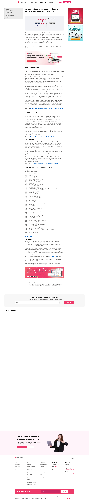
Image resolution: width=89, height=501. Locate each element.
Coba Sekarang (67, 2)
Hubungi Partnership (70, 473)
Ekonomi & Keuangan (31, 6)
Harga (45, 2)
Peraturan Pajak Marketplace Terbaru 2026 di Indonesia (19, 345)
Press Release (55, 469)
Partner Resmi (55, 467)
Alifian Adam (9, 347)
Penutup (7, 17)
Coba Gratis (30, 447)
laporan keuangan (53, 256)
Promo (41, 471)
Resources (51, 2)
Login (60, 2)
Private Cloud (42, 476)
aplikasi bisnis (43, 251)
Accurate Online (18, 464)
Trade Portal (29, 477)
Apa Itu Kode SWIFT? (9, 10)
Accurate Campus (43, 464)
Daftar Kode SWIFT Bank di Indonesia (12, 15)
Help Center (42, 466)
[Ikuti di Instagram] (57, 498)
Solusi (41, 2)
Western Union (38, 70)
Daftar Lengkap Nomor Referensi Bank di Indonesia (18, 423)
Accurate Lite (17, 466)
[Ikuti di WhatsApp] (60, 498)
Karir (54, 466)
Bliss (16, 469)
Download (42, 474)
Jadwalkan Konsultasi (22, 447)
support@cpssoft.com (70, 469)
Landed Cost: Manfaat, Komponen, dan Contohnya (17, 384)
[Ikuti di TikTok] (65, 498)
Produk (32, 2)
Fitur (36, 2)
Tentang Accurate (55, 464)
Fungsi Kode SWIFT (9, 12)
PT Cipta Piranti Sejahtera (25, 498)
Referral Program (43, 477)
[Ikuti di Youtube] (67, 498)
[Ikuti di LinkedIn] (70, 498)
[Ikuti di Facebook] (62, 498)
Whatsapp (68, 466)
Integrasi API (42, 472)
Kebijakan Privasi (42, 498)
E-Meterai (29, 479)
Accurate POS (17, 467)
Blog (26, 6)
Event (41, 469)
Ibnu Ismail (40, 13)
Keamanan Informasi (56, 471)
